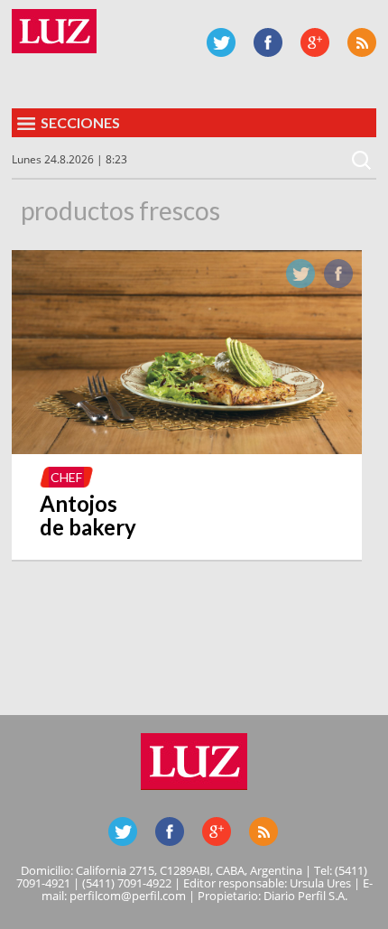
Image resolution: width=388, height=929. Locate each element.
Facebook (268, 42)
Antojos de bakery (88, 515)
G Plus (314, 42)
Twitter (221, 42)
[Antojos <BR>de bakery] (187, 449)
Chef (66, 477)
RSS (361, 42)
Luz (54, 31)
